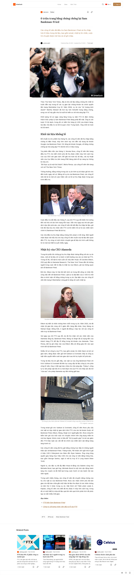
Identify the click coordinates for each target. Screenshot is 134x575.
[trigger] (102, 4)
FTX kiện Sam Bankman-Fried (54, 503)
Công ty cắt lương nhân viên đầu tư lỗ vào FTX (60, 507)
